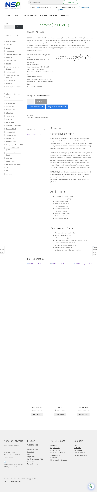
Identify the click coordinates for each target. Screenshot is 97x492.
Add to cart (41, 101)
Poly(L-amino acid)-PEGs (13, 54)
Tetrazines (9, 174)
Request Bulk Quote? (36, 107)
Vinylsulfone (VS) (11, 161)
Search (6, 23)
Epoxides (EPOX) (11, 129)
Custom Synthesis (30, 15)
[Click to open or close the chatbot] (91, 486)
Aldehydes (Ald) (10, 110)
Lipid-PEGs (9, 45)
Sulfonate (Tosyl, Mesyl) (13, 164)
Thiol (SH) (9, 158)
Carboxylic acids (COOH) (13, 125)
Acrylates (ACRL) (11, 103)
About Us (77, 445)
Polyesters (9, 57)
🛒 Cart (60, 10)
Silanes (8, 171)
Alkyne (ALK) (9, 113)
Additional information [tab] (34, 135)
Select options (37, 414)
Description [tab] (31, 129)
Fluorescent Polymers (57, 453)
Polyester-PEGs (10, 51)
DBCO (7, 167)
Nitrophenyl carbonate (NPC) (14, 145)
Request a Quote (79, 450)
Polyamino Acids (11, 60)
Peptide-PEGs (54, 448)
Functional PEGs (11, 41)
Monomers (9, 83)
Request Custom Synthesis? (57, 107)
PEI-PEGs (8, 64)
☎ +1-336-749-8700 (68, 7)
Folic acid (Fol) (10, 132)
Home (8, 15)
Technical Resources (80, 455)
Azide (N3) (9, 119)
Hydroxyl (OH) (10, 138)
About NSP (65, 15)
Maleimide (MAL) (11, 141)
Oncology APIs (10, 80)
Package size (31, 96)
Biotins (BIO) (10, 122)
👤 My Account (84, 7)
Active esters (10, 106)
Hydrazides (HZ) (11, 135)
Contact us (53, 15)
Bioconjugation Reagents (13, 87)
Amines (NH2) (10, 116)
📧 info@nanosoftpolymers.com (47, 7)
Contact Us (77, 448)
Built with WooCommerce (12, 481)
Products (16, 15)
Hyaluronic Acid (10, 72)
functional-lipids (43, 117)
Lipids (36, 117)
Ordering (43, 15)
